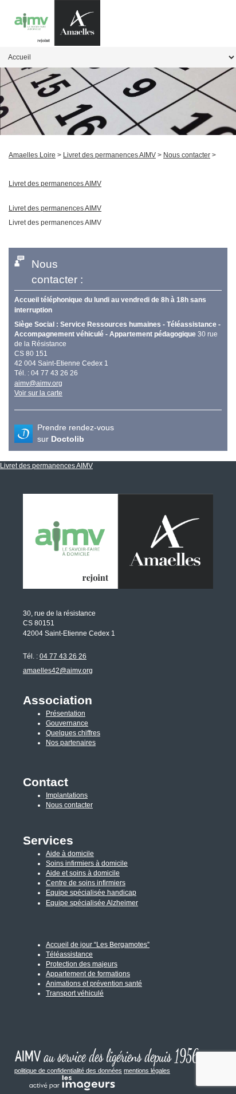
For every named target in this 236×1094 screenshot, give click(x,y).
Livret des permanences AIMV (55, 208)
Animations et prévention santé (94, 984)
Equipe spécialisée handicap (91, 893)
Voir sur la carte (38, 393)
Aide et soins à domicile (83, 873)
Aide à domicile (70, 854)
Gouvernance (67, 723)
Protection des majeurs (81, 964)
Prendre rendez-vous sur (75, 433)
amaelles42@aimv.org (58, 671)
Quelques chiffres (73, 733)
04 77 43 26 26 (63, 656)
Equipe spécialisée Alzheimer (92, 903)
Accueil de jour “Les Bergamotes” (98, 945)
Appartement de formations (88, 974)
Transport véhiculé (75, 993)
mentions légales (147, 1070)
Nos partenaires (71, 743)
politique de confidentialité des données (68, 1070)
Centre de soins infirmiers (85, 883)
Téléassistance (69, 954)
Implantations (67, 795)
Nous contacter (69, 805)
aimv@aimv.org (38, 383)
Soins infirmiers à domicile (87, 863)
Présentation (65, 713)
